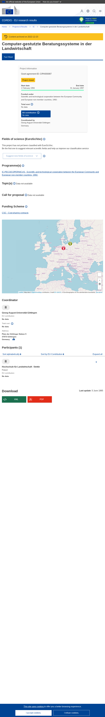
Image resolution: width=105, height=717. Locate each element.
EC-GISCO (57, 292)
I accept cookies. (33, 713)
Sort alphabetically (11, 354)
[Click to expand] (96, 362)
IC (34, 27)
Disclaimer (99, 292)
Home (4, 27)
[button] (88, 11)
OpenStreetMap (37, 292)
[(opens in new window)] (11, 10)
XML (16, 399)
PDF (42, 399)
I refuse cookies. (71, 713)
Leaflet (21, 292)
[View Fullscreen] (100, 274)
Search (94, 11)
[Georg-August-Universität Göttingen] (63, 248)
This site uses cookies (34, 706)
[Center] (100, 284)
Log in (82, 11)
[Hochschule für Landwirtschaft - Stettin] (70, 244)
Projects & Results (19, 27)
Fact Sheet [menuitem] (8, 57)
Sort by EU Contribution (52, 354)
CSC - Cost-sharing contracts (15, 213)
